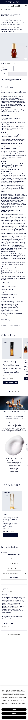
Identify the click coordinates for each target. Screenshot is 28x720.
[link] (14, 453)
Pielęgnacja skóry (14, 14)
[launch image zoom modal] (25, 59)
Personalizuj (14, 717)
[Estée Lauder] (14, 6)
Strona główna (5, 14)
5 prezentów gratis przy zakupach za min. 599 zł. (14, 2)
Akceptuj (14, 709)
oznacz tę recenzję (6, 626)
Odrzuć (14, 713)
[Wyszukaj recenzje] (25, 573)
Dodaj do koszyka (11, 382)
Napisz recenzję (14, 554)
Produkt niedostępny (17, 74)
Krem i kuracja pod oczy (7, 15)
